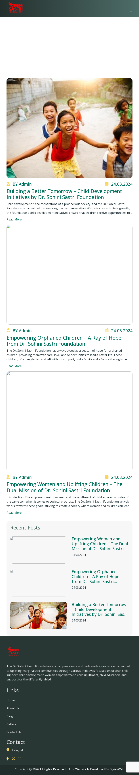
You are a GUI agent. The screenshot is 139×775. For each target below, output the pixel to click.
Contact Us (14, 732)
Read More (14, 219)
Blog (10, 716)
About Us (13, 708)
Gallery (11, 724)
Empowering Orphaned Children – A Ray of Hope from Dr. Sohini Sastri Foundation (95, 576)
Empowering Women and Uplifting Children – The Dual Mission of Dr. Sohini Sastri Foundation (100, 543)
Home (63, 43)
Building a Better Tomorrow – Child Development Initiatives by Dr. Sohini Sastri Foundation (100, 609)
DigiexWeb (116, 769)
